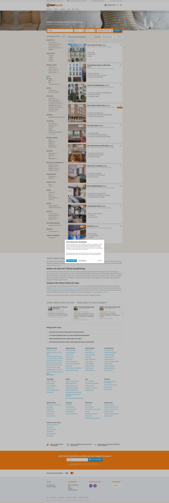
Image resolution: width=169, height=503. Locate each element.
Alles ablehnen (82, 260)
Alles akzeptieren (71, 260)
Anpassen (100, 260)
